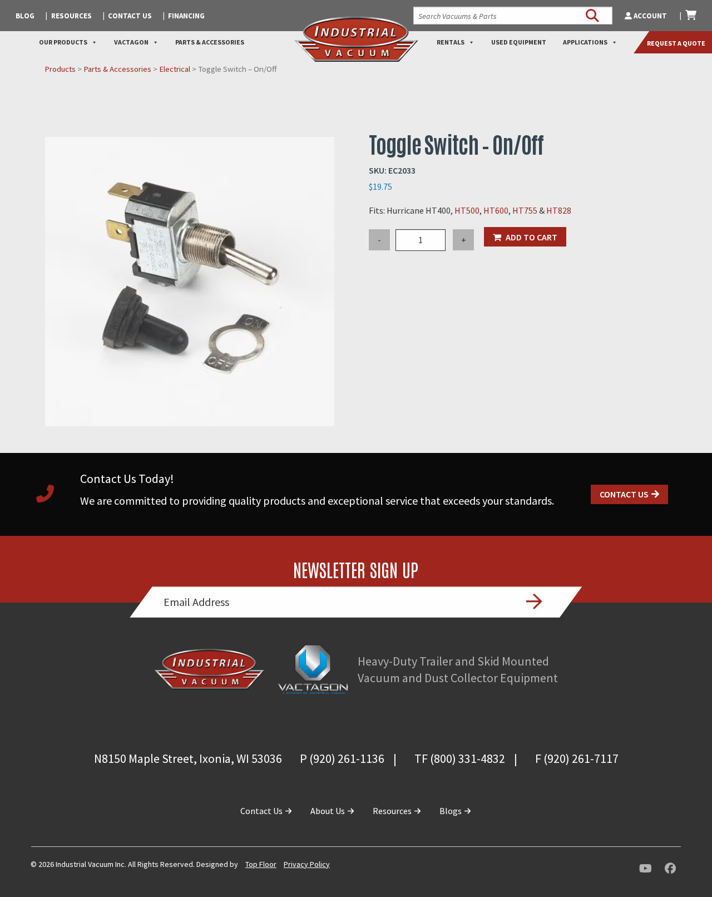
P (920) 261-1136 (342, 758)
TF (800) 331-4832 (459, 758)
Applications (585, 42)
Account (650, 16)
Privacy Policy (307, 864)
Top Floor (260, 864)
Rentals (450, 42)
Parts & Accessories (209, 42)
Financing (186, 16)
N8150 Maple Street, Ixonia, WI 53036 (188, 758)
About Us (328, 810)
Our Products (63, 42)
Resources (71, 16)
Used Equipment (518, 42)
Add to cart (531, 237)
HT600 (495, 210)
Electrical (174, 69)
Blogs (451, 810)
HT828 (558, 210)
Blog (25, 16)
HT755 (525, 210)
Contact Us (130, 16)
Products (60, 69)
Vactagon (131, 42)
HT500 (466, 210)
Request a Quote (676, 43)
